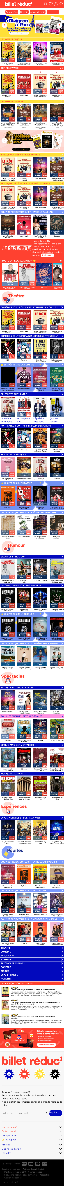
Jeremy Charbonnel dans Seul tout (24, 1017)
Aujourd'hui (12, 11)
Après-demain (37, 11)
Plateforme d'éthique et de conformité (20, 1175)
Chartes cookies (35, 1172)
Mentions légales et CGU (15, 1172)
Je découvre (47, 255)
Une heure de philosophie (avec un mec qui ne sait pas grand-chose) (35, 1003)
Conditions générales (11, 1169)
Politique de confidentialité (34, 1169)
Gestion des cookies (13, 1177)
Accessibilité (45, 1175)
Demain (24, 11)
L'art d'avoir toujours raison (22, 989)
